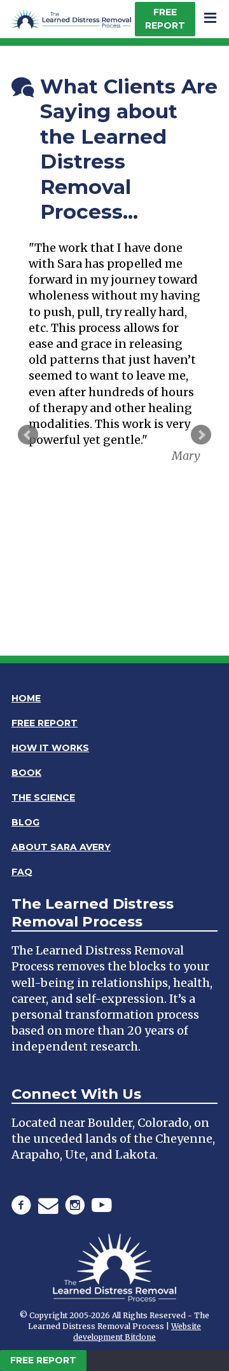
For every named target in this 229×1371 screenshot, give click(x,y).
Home (26, 698)
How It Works (50, 748)
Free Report (165, 18)
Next (201, 435)
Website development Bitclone (137, 1331)
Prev (28, 435)
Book (26, 772)
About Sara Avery (61, 847)
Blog (25, 822)
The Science (43, 797)
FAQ (21, 872)
